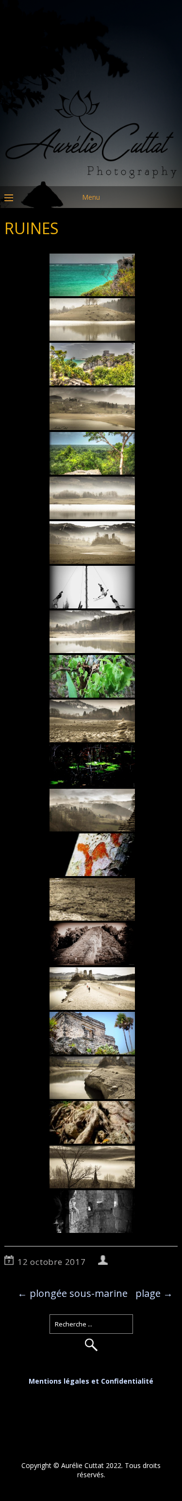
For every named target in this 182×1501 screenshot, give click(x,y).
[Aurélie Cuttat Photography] (91, 179)
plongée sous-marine (72, 1293)
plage (154, 1293)
